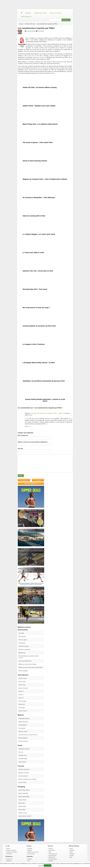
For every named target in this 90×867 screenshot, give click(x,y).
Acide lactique (22, 762)
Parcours (51, 848)
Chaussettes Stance (24, 718)
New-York (31, 55)
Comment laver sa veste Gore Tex (28, 735)
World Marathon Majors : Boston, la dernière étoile (32, 511)
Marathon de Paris (23, 773)
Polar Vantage (22, 701)
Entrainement (52, 850)
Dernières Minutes (30, 24)
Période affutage (23, 671)
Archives (50, 846)
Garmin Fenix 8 (22, 711)
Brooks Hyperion (23, 738)
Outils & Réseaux (26, 16)
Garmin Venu (22, 681)
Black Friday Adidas (23, 796)
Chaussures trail (52, 855)
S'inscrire (38, 480)
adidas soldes (22, 806)
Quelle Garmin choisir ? (25, 816)
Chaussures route (53, 853)
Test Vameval (22, 636)
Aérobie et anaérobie (24, 649)
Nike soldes (21, 803)
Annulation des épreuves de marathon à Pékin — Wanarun (47, 413)
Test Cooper (21, 643)
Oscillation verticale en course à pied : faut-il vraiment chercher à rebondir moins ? (32, 570)
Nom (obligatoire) (23, 435)
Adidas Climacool (23, 722)
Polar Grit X (21, 704)
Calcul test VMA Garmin (25, 661)
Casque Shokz (22, 800)
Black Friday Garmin (24, 790)
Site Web (20, 448)
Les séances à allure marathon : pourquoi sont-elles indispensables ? (31, 550)
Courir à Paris (22, 782)
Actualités (28, 13)
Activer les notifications (31, 483)
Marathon (30, 859)
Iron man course (23, 776)
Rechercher (66, 20)
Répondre (27, 426)
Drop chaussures (23, 741)
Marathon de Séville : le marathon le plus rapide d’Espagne (32, 588)
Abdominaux (21, 653)
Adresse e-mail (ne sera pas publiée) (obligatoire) (32, 442)
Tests (50, 852)
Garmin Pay (21, 685)
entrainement (42, 57)
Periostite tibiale (22, 758)
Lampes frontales (53, 859)
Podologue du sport (23, 749)
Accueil (21, 24)
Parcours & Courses (55, 13)
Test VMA (21, 633)
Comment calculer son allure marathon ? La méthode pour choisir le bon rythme (33, 608)
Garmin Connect (23, 688)
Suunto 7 (20, 694)
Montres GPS (52, 857)
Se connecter (24, 480)
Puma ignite (21, 728)
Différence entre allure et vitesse (27, 664)
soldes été (8, 860)
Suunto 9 (20, 698)
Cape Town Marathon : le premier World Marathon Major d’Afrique (32, 530)
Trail (29, 860)
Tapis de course (22, 731)
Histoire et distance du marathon (27, 779)
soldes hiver (9, 859)
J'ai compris (47, 865)
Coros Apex (21, 707)
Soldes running (22, 813)
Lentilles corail (22, 755)
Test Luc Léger (22, 640)
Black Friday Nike (23, 793)
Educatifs (51, 860)
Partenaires (9, 853)
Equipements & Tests (40, 13)
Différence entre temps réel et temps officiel (30, 667)
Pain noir (20, 752)
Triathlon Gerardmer (24, 769)
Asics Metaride (22, 725)
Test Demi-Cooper (23, 646)
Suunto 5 (20, 691)
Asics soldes (21, 809)
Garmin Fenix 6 (22, 678)
